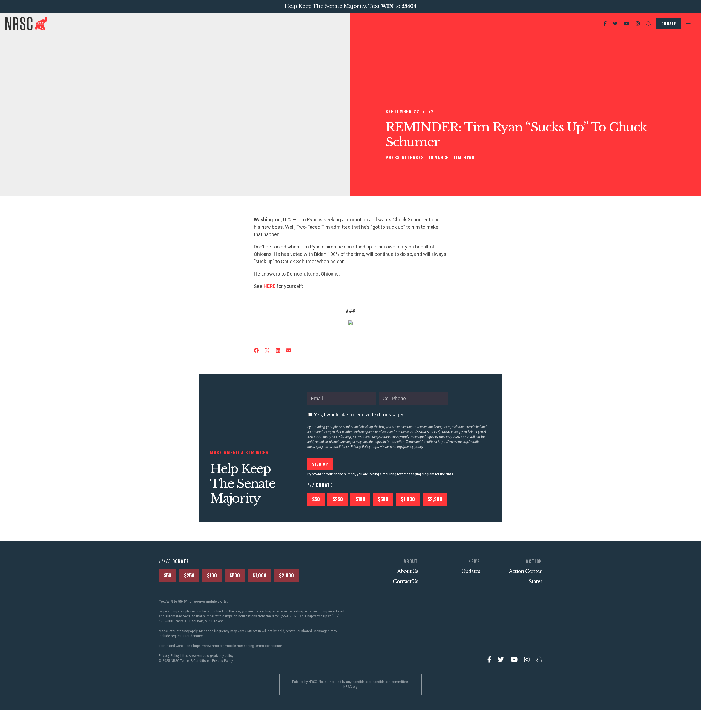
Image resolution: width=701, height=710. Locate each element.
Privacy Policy (222, 661)
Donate (668, 23)
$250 (337, 499)
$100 (360, 499)
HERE (269, 286)
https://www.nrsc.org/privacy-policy (397, 447)
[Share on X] (267, 350)
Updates (470, 571)
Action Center (525, 571)
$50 (316, 499)
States (535, 582)
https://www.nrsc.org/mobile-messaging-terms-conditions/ (237, 646)
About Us (407, 571)
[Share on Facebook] (256, 350)
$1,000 (408, 499)
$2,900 (434, 499)
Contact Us (405, 582)
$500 (383, 499)
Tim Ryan (464, 157)
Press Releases (405, 157)
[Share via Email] (289, 350)
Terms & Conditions (195, 661)
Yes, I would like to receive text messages (359, 414)
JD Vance (439, 157)
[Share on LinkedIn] (278, 350)
